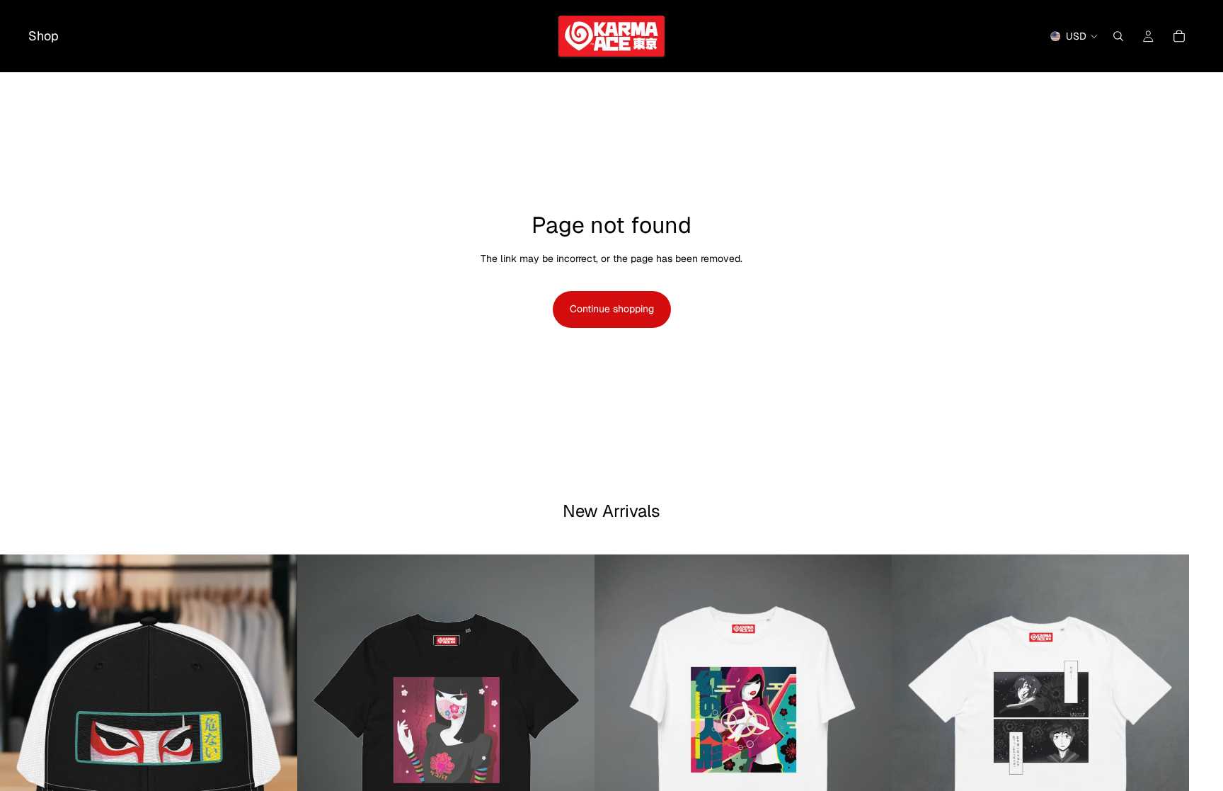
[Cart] (1179, 36)
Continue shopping (612, 308)
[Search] (1118, 36)
